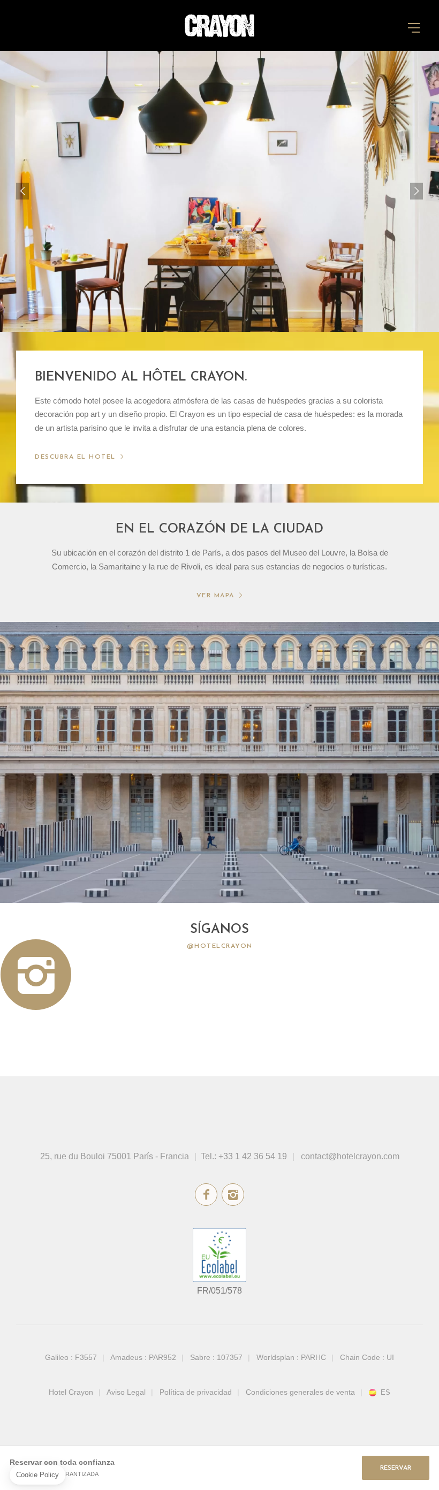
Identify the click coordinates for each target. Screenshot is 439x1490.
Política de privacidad (196, 1392)
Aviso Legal (126, 1392)
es (385, 1392)
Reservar (395, 1468)
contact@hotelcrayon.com (350, 1156)
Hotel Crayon (71, 1392)
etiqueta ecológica (219, 1255)
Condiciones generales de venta (300, 1392)
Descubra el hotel (75, 457)
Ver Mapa (215, 595)
